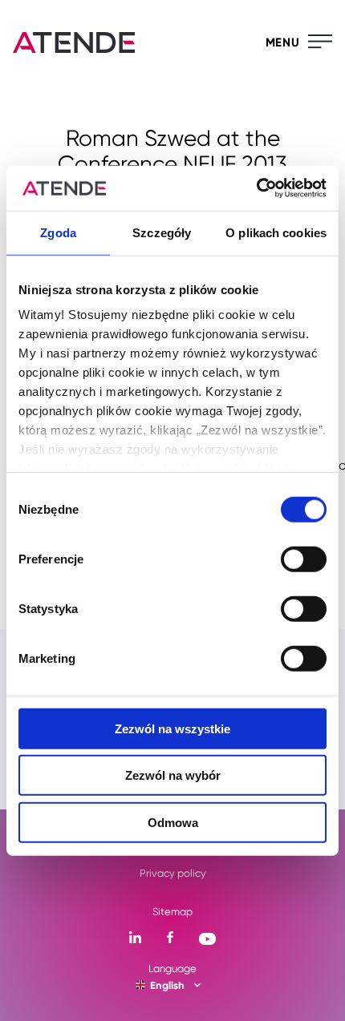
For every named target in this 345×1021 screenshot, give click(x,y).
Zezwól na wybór (173, 775)
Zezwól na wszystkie (172, 728)
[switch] (304, 558)
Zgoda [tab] (58, 232)
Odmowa (173, 822)
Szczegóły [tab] (161, 232)
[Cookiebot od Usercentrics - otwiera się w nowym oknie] (256, 188)
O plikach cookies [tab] (276, 232)
